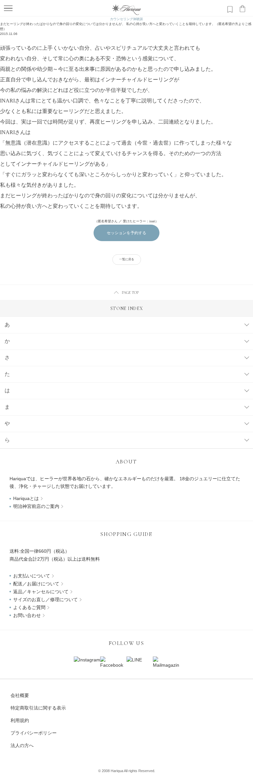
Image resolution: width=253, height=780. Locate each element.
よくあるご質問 (29, 607)
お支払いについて (31, 575)
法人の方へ (22, 745)
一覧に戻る (126, 259)
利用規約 (20, 720)
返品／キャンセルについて (41, 591)
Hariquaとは (26, 498)
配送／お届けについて (36, 583)
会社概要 (20, 695)
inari (152, 221)
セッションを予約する (126, 233)
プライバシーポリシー (34, 733)
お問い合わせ (27, 615)
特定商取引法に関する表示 (38, 707)
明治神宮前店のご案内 (36, 506)
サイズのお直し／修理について (45, 599)
